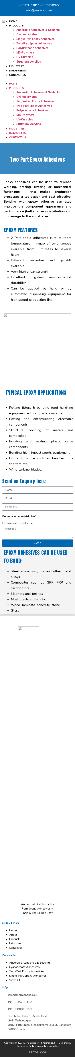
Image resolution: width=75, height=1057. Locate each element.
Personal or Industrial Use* (19, 516)
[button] (37, 79)
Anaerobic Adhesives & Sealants (38, 30)
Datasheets (17, 70)
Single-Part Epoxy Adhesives (35, 39)
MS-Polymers (25, 52)
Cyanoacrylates (26, 34)
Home (13, 21)
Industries (16, 66)
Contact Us (17, 75)
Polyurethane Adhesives (32, 48)
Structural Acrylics (28, 61)
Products (16, 25)
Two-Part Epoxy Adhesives (34, 43)
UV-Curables (24, 57)
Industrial (27, 523)
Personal (11, 523)
